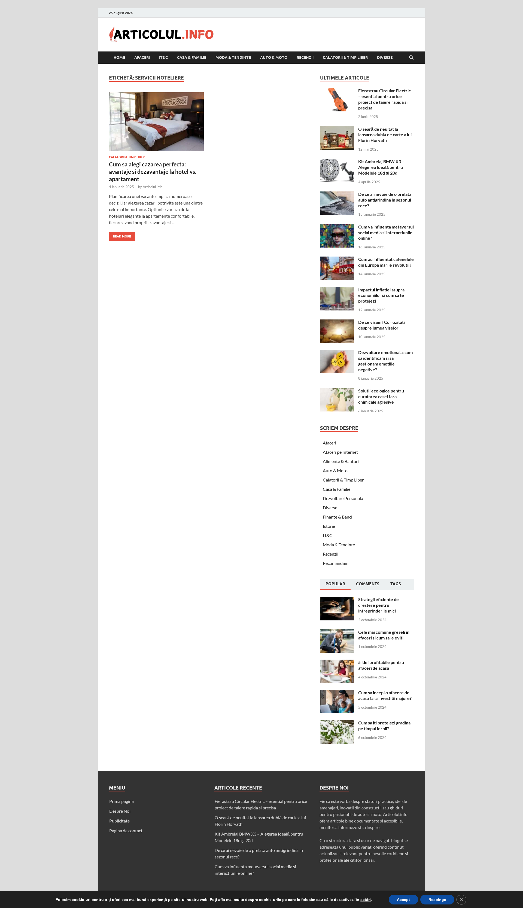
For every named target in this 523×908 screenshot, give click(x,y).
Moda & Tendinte (233, 57)
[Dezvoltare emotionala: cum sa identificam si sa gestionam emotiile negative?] (337, 352)
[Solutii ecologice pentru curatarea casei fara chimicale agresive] (337, 391)
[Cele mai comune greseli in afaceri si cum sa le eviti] (337, 632)
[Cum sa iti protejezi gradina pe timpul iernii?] (337, 723)
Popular (335, 583)
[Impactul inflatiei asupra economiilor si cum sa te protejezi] (337, 290)
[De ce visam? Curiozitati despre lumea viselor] (337, 322)
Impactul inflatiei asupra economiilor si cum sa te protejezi (381, 295)
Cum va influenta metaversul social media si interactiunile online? (386, 232)
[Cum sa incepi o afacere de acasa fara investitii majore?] (337, 693)
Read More (120, 235)
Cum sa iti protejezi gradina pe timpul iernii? (384, 725)
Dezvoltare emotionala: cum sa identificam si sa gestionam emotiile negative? (385, 361)
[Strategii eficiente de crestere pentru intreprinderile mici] (337, 599)
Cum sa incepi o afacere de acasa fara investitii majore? (385, 695)
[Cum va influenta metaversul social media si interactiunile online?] (337, 227)
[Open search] (411, 57)
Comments (367, 583)
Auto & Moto (273, 57)
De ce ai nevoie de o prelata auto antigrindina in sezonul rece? (384, 199)
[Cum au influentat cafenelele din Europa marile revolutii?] (337, 259)
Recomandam (335, 563)
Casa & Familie (191, 57)
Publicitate (119, 820)
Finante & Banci (337, 516)
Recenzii (305, 57)
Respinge (437, 899)
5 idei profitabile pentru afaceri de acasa (381, 665)
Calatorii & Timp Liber (345, 57)
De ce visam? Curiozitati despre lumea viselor (381, 324)
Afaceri (142, 57)
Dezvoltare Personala (343, 498)
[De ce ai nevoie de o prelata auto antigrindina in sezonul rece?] (337, 194)
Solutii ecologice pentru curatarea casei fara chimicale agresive (381, 396)
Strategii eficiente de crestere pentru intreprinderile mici (378, 605)
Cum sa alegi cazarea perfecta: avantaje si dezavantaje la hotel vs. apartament (152, 171)
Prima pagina (121, 801)
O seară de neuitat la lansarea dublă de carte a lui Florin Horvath (385, 134)
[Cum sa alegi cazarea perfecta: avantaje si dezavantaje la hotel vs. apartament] (156, 121)
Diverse (385, 57)
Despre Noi (119, 810)
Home (119, 57)
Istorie (329, 526)
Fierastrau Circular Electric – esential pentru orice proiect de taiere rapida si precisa (384, 99)
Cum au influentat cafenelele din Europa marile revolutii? (386, 262)
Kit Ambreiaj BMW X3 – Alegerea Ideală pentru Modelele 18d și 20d (381, 167)
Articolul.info (152, 187)
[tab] (335, 584)
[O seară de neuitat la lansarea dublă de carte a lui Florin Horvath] (337, 129)
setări (365, 899)
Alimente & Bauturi (341, 461)
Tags (395, 583)
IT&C (163, 57)
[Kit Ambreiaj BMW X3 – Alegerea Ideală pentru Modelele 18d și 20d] (337, 161)
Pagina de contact (125, 830)
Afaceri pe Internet (340, 452)
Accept (403, 899)
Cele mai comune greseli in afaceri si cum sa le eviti (383, 634)
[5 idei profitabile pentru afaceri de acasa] (337, 662)
